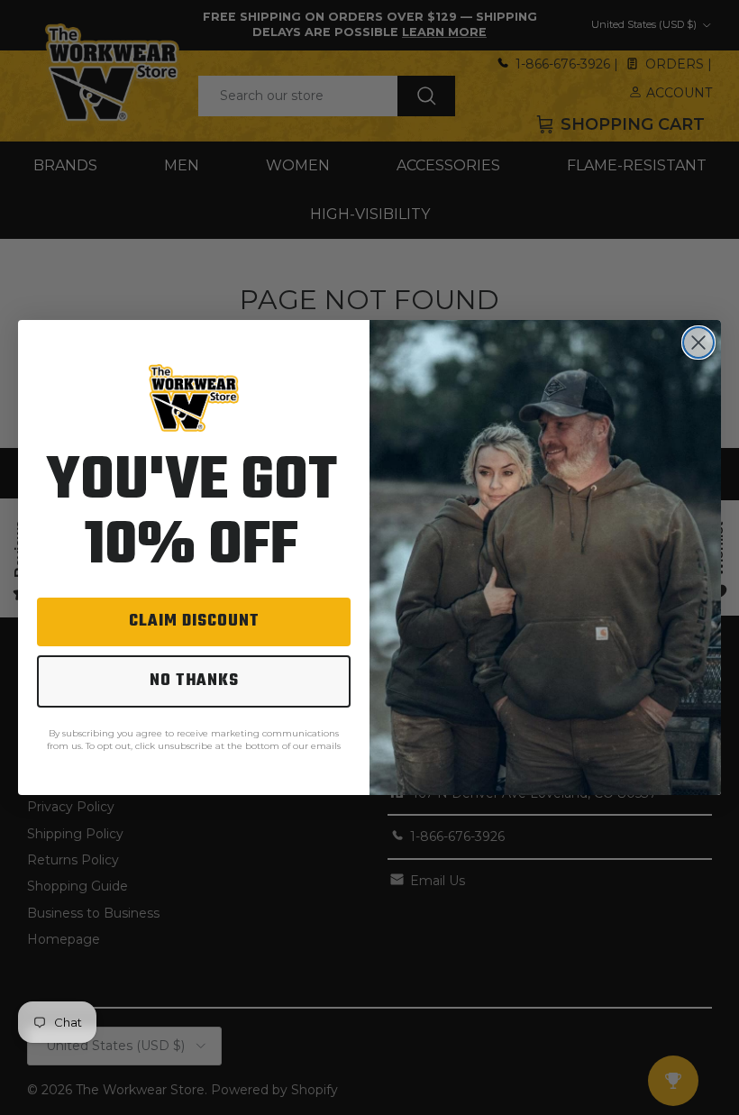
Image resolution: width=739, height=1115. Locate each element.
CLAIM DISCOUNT (194, 621)
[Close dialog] (698, 342)
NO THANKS (194, 681)
